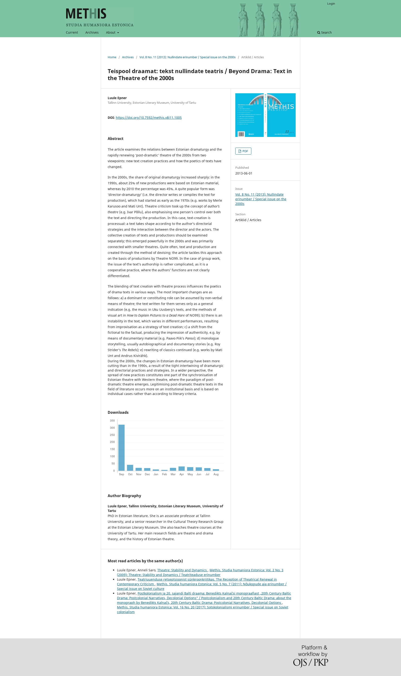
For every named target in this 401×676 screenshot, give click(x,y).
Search (326, 32)
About (111, 32)
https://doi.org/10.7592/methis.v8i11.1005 (149, 117)
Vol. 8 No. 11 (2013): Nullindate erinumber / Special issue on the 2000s (187, 57)
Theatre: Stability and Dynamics (182, 570)
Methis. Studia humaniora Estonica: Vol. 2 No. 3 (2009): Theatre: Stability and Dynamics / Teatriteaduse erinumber (200, 572)
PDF (245, 151)
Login (331, 3)
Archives (92, 32)
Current (72, 32)
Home (112, 57)
